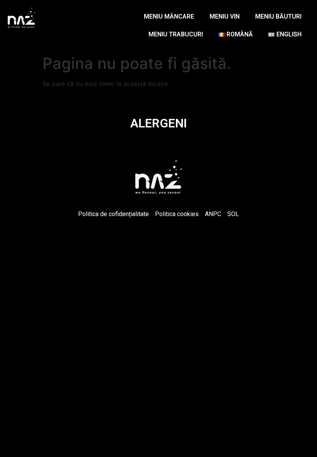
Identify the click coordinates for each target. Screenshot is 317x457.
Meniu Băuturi (278, 16)
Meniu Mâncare (169, 16)
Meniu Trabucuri (175, 34)
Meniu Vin (225, 16)
